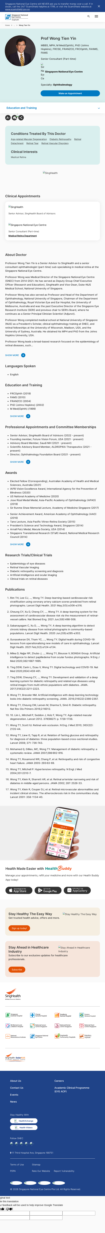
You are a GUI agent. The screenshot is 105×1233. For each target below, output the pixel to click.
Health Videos (26, 1127)
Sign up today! (19, 928)
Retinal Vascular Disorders (54, 143)
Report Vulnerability (64, 1171)
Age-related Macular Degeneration (29, 139)
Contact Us (16, 1087)
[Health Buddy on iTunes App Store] (18, 890)
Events (14, 1094)
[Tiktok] (27, 1144)
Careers (59, 1080)
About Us (15, 1080)
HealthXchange (26, 1121)
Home (7, 25)
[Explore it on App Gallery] (77, 890)
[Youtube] (32, 1144)
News (13, 1101)
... (14, 25)
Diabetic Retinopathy (60, 139)
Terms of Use (17, 1164)
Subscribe (17, 969)
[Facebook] (12, 1144)
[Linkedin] (17, 1144)
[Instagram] (22, 1144)
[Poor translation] (9, 1209)
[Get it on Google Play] (48, 890)
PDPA (13, 1171)
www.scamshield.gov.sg (17, 9)
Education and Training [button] (22, 108)
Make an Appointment (70, 93)
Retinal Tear (32, 143)
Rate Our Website (41, 1171)
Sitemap (36, 1164)
